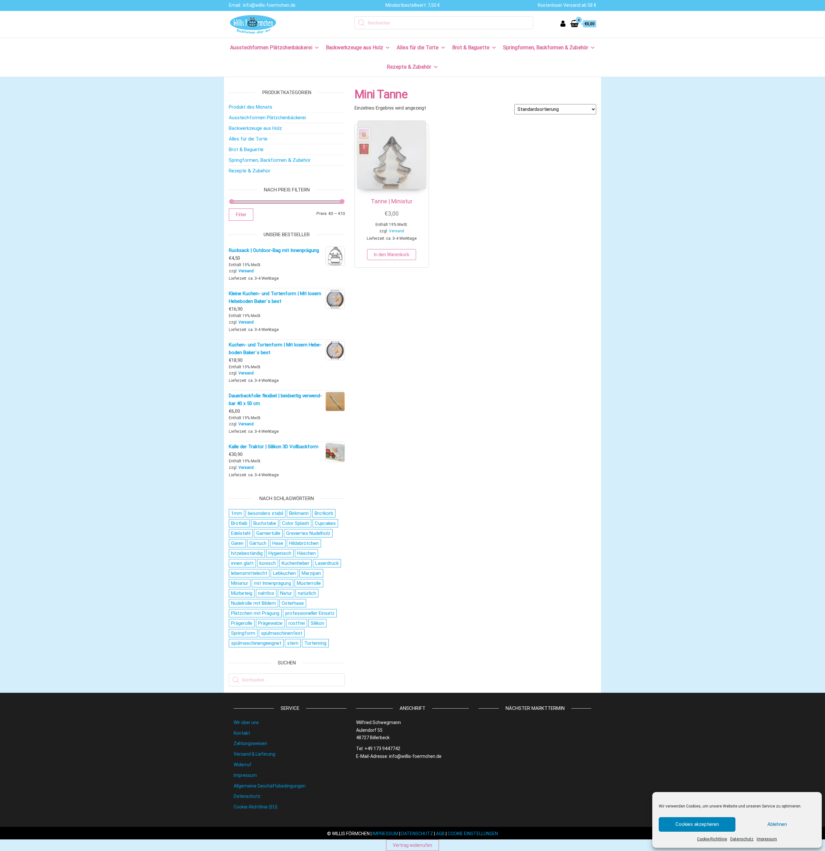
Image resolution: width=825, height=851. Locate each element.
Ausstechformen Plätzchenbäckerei (271, 47)
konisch (267, 563)
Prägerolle (241, 623)
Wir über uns (246, 722)
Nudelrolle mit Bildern (253, 603)
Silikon (317, 623)
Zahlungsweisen (250, 743)
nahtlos (266, 593)
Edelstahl (240, 533)
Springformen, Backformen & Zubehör (545, 47)
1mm (236, 513)
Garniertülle (268, 533)
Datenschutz (741, 839)
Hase (277, 543)
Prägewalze (270, 623)
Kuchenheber (295, 563)
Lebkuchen (284, 573)
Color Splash (295, 523)
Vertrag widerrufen (412, 845)
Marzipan (311, 573)
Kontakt (242, 733)
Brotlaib (239, 523)
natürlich (307, 593)
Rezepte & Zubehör (409, 67)
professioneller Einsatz (310, 613)
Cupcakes (325, 523)
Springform (243, 633)
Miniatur (239, 583)
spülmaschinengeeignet (256, 643)
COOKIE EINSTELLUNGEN (473, 833)
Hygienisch (279, 553)
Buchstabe (264, 523)
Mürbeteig (241, 593)
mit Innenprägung (272, 583)
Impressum (767, 839)
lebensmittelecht (249, 573)
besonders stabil (265, 513)
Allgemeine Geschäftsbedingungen (270, 785)
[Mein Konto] (563, 24)
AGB (440, 833)
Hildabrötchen (304, 543)
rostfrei (296, 623)
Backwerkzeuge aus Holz (354, 47)
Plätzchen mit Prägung (255, 613)
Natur (286, 593)
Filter (241, 215)
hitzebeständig (247, 553)
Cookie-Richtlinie (712, 839)
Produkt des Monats (250, 107)
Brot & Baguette (471, 47)
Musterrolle (309, 583)
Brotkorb (324, 513)
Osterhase (293, 603)
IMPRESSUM (385, 833)
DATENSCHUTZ (417, 833)
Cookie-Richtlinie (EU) (255, 806)
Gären (237, 543)
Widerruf (242, 764)
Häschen (306, 553)
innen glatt (242, 563)
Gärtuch (258, 543)
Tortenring (315, 643)
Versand (396, 231)
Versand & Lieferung (254, 754)
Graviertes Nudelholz (308, 533)
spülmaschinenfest (281, 633)
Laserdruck (327, 563)
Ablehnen (777, 824)
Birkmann (299, 513)
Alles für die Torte (418, 47)
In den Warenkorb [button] (391, 254)
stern (292, 643)
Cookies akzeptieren (697, 824)
